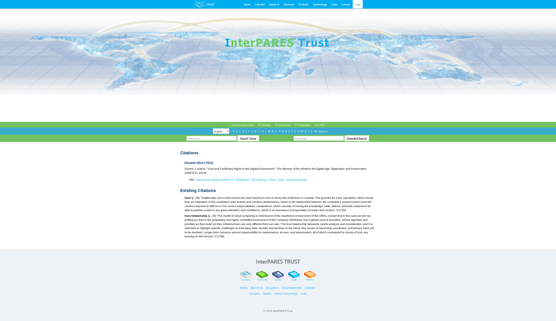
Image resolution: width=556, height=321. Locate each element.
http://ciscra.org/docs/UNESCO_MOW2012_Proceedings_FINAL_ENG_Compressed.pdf (251, 179)
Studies (267, 293)
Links (334, 4)
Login (358, 4)
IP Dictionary (282, 124)
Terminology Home (242, 124)
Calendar (260, 4)
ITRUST (210, 4)
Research (289, 4)
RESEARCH (272, 287)
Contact (346, 4)
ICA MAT (320, 124)
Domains (254, 293)
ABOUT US (256, 287)
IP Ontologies (303, 124)
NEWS (244, 287)
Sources (323, 130)
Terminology (320, 4)
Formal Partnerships (286, 293)
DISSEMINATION (291, 287)
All (315, 130)
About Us (274, 4)
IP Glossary (264, 124)
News (247, 4)
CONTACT (310, 287)
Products (304, 4)
